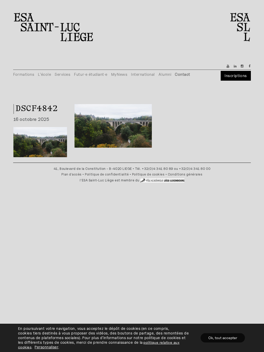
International (143, 74)
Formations (23, 74)
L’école (44, 74)
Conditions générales (185, 174)
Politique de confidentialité (107, 174)
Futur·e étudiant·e (91, 74)
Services (62, 74)
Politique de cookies (148, 174)
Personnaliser (46, 347)
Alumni (165, 74)
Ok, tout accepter (222, 338)
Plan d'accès (71, 174)
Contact (182, 74)
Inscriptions (236, 75)
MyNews (119, 74)
